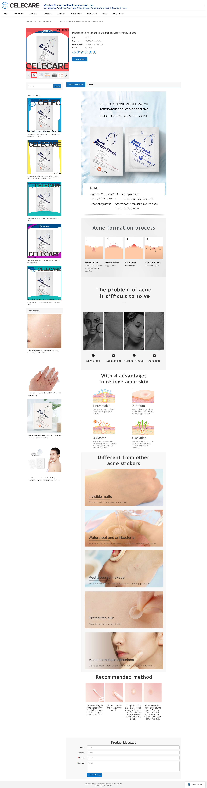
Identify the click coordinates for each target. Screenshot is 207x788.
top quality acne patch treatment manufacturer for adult (44, 219)
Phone (81, 752)
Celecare (29, 21)
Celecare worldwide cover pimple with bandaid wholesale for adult (43, 135)
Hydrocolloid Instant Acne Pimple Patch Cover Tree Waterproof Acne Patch (43, 352)
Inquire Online (80, 59)
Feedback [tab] (91, 85)
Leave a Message (95, 775)
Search (57, 86)
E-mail (81, 758)
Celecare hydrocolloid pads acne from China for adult (43, 303)
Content (80, 763)
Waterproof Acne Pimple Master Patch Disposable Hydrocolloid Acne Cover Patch (44, 437)
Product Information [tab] (75, 85)
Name (81, 747)
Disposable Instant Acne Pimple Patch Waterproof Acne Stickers (44, 394)
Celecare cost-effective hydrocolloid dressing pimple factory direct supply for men (42, 177)
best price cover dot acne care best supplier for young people (43, 261)
